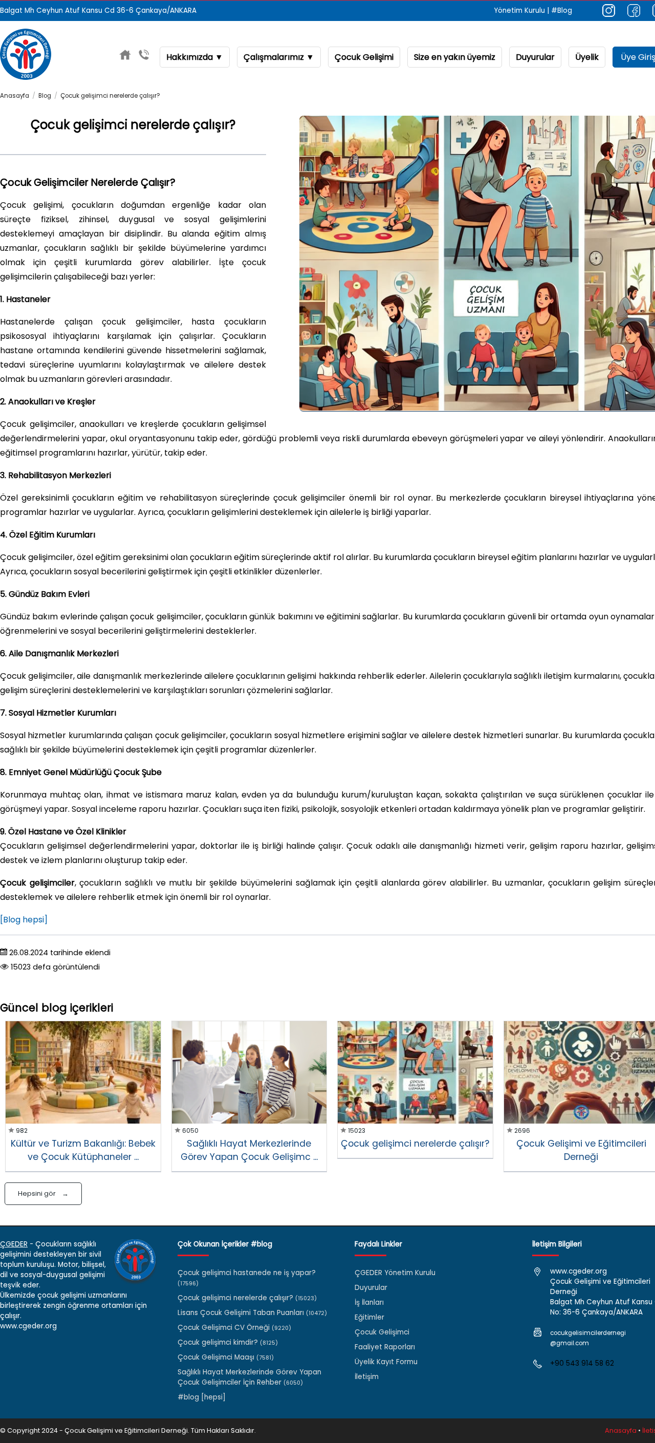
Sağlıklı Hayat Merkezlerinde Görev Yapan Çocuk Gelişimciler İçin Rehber (249, 1377)
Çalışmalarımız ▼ (279, 57)
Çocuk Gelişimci (382, 1332)
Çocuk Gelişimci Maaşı (226, 1357)
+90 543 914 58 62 (582, 1363)
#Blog (561, 10)
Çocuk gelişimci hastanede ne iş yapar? (247, 1277)
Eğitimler (369, 1317)
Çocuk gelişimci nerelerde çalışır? (110, 96)
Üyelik (587, 57)
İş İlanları (369, 1302)
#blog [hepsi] (202, 1397)
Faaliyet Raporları (385, 1347)
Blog (44, 96)
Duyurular (535, 57)
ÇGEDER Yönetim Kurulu (395, 1273)
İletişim (367, 1377)
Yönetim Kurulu (519, 10)
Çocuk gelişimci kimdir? (228, 1342)
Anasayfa (14, 96)
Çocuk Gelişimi (364, 57)
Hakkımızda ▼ (194, 57)
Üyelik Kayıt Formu (386, 1362)
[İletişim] (144, 56)
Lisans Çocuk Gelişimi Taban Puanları (252, 1313)
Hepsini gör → (43, 1193)
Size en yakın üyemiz (454, 57)
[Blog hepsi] (24, 919)
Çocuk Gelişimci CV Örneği (234, 1327)
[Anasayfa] (125, 56)
